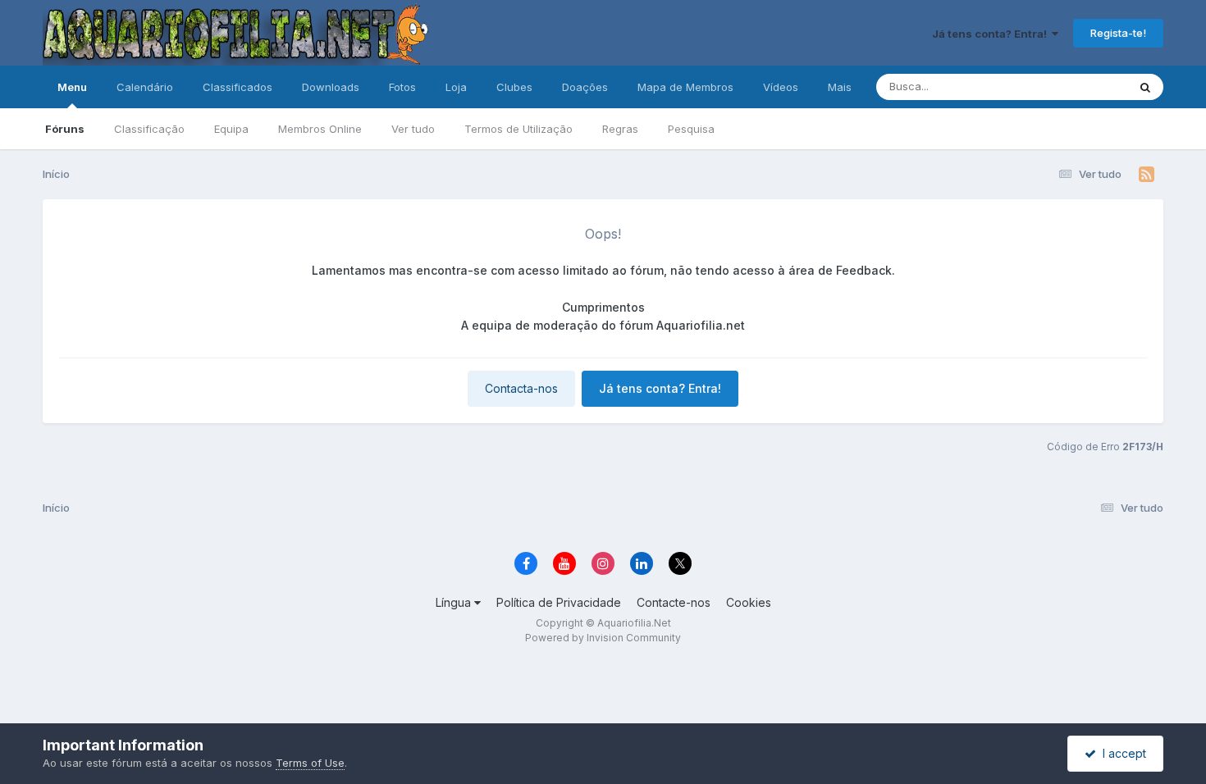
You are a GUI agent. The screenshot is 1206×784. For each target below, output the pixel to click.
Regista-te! (1118, 32)
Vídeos (780, 86)
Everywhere (1076, 86)
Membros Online (320, 128)
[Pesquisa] (1145, 87)
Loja (456, 86)
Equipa (231, 128)
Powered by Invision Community (603, 637)
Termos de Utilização (518, 128)
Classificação (149, 128)
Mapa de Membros (685, 86)
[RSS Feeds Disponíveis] (1146, 174)
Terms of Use (310, 762)
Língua (455, 602)
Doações (585, 86)
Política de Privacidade (558, 602)
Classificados (237, 86)
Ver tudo (413, 128)
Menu (72, 86)
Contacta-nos (521, 388)
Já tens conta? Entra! (992, 33)
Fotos (402, 86)
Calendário (144, 86)
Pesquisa (691, 128)
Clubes (514, 86)
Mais (840, 86)
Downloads (330, 86)
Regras (620, 128)
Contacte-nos (673, 602)
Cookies (748, 602)
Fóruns (65, 128)
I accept (1121, 753)
